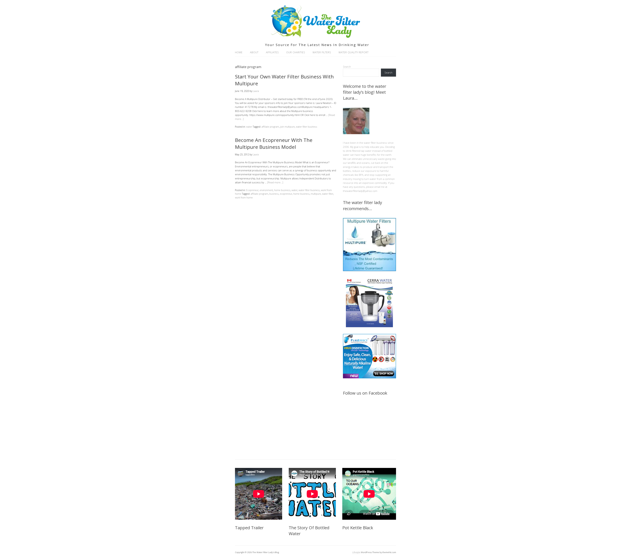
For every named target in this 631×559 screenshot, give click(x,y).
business (274, 193)
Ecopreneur (252, 190)
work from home (244, 197)
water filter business (306, 126)
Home (239, 52)
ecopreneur (286, 193)
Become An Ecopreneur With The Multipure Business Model (273, 143)
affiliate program (270, 126)
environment (266, 190)
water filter (327, 193)
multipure (316, 193)
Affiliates (272, 52)
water (249, 126)
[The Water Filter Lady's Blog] (315, 36)
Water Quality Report (354, 52)
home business (282, 190)
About (254, 52)
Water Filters (322, 52)
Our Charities (295, 52)
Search (347, 66)
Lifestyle (356, 552)
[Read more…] (275, 182)
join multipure (287, 126)
